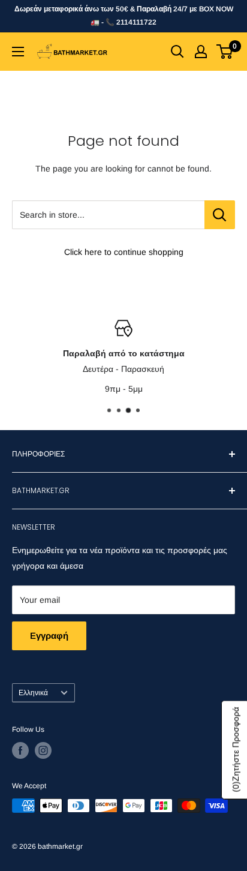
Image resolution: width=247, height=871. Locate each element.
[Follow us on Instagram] (43, 750)
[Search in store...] (219, 214)
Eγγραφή (49, 635)
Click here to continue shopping (123, 252)
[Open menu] (18, 51)
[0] (225, 51)
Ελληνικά (33, 693)
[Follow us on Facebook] (20, 750)
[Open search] (177, 51)
